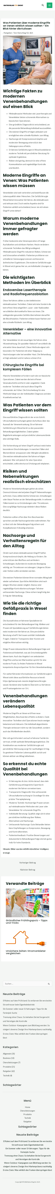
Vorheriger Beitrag (27, 863)
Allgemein (7, 1054)
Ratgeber (8, 33)
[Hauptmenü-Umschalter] (49, 5)
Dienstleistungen (10, 1062)
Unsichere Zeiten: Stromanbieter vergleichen (26, 952)
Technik (6, 1075)
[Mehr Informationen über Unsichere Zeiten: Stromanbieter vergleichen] (27, 938)
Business (7, 1058)
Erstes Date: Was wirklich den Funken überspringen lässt (27, 1170)
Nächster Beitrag (27, 870)
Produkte (7, 1067)
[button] (43, 5)
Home (27, 1107)
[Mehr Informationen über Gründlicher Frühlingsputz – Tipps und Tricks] (27, 902)
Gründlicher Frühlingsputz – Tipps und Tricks (26, 921)
